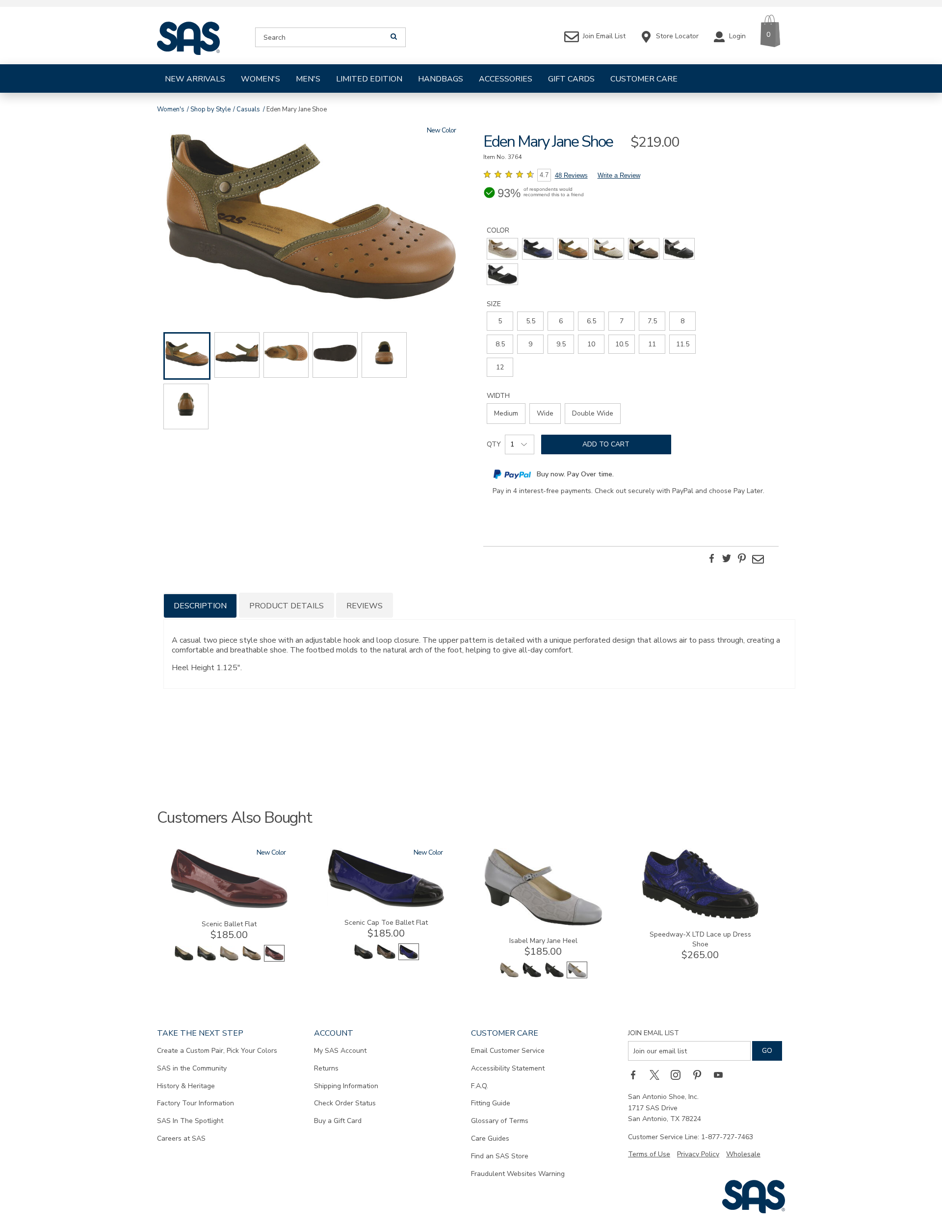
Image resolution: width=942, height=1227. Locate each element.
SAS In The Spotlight (190, 1120)
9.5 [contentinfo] (561, 344)
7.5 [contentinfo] (652, 321)
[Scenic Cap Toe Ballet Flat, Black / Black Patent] (363, 958)
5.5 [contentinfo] (530, 321)
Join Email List (653, 1033)
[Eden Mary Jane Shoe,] (311, 219)
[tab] (200, 605)
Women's (260, 79)
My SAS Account (340, 1050)
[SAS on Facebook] (636, 1074)
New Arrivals (195, 79)
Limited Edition (369, 79)
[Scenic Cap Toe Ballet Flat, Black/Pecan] (386, 958)
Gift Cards (571, 79)
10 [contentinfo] (591, 344)
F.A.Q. (479, 1086)
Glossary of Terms (499, 1120)
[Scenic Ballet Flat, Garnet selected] (274, 959)
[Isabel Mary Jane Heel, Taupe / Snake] (509, 976)
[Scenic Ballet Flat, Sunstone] (251, 959)
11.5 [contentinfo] (682, 344)
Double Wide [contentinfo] (592, 413)
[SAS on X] (658, 1074)
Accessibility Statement (508, 1068)
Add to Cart (605, 444)
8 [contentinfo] (682, 321)
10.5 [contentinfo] (621, 344)
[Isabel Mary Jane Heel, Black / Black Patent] (532, 976)
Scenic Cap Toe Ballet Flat (386, 922)
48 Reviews (571, 175)
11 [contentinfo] (652, 344)
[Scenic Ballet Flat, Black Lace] (184, 959)
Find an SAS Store (499, 1156)
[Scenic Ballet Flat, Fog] (229, 959)
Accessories (505, 79)
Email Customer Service (508, 1050)
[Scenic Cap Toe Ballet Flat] (386, 906)
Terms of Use (649, 1154)
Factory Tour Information (195, 1103)
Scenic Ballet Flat (229, 924)
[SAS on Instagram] (679, 1074)
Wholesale (743, 1154)
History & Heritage (186, 1086)
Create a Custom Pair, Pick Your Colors (217, 1050)
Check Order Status (345, 1103)
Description (200, 605)
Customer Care (644, 79)
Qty (494, 444)
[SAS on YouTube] (721, 1074)
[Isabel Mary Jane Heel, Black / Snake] (554, 976)
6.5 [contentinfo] (591, 321)
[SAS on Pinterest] (700, 1074)
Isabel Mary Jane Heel (543, 940)
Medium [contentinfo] (506, 413)
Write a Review (619, 175)
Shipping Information (346, 1086)
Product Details (286, 605)
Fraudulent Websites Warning (518, 1173)
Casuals (248, 109)
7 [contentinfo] (622, 321)
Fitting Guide (490, 1103)
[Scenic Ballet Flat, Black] (206, 959)
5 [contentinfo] (500, 321)
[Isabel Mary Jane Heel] (543, 924)
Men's (308, 79)
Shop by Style (210, 109)
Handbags (440, 79)
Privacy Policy (698, 1154)
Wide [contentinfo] (545, 413)
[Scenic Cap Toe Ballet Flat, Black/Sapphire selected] (408, 958)
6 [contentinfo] (561, 321)
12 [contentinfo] (500, 367)
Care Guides (490, 1138)
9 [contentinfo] (530, 344)
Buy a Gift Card (338, 1120)
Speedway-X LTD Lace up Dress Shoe (700, 939)
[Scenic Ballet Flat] (229, 907)
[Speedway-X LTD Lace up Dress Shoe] (700, 917)
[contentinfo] (502, 249)
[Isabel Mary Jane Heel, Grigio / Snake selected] (577, 976)
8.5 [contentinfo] (500, 344)
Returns (326, 1068)
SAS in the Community (192, 1068)
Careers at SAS (181, 1138)
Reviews (364, 605)
